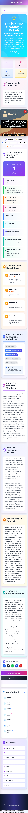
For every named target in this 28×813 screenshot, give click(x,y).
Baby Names (9, 9)
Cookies (24, 797)
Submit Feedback (15, 678)
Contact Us (15, 800)
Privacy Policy (15, 797)
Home (3, 9)
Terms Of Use (5, 797)
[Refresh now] (24, 692)
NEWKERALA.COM (19, 804)
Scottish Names (18, 9)
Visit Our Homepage (15, 673)
